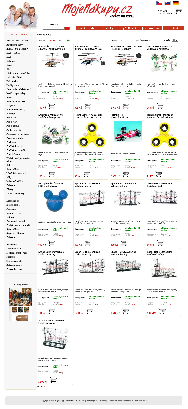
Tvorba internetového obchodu (119, 401)
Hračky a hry (44, 34)
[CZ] (159, 4)
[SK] (167, 4)
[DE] (176, 4)
